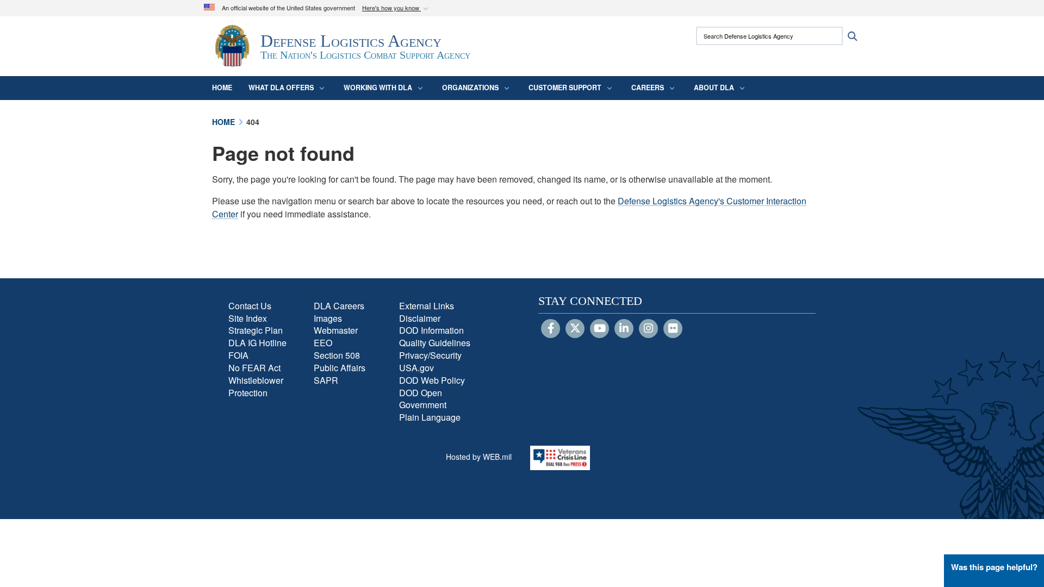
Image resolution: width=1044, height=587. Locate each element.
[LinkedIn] (623, 328)
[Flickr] (672, 328)
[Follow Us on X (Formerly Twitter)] (575, 328)
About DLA (714, 87)
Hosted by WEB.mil (479, 456)
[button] (396, 8)
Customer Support (565, 87)
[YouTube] (599, 328)
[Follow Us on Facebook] (550, 328)
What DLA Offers (281, 87)
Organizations (470, 87)
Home (222, 87)
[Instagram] (648, 328)
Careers (647, 87)
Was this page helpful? (994, 567)
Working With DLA (378, 87)
